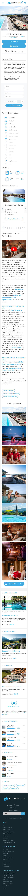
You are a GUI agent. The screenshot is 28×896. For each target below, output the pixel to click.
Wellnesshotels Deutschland (9, 873)
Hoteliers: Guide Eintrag (8, 840)
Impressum (5, 842)
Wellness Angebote (7, 834)
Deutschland (14, 37)
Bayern (22, 36)
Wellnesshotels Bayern (8, 875)
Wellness (5, 788)
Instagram (14, 808)
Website (15, 46)
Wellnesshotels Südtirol (8, 883)
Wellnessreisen (14, 788)
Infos (6, 28)
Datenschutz (12, 842)
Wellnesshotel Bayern (8, 390)
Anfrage (15, 42)
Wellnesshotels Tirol (7, 879)
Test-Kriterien (5, 849)
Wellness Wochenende (9, 785)
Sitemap (4, 888)
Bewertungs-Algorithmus (8, 851)
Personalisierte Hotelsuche (8, 831)
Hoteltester (5, 853)
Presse (4, 825)
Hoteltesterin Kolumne (8, 857)
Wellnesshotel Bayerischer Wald (11, 393)
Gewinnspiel (5, 838)
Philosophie (5, 864)
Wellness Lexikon (6, 836)
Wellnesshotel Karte (7, 827)
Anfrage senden (15, 105)
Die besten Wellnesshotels (8, 829)
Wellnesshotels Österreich (8, 877)
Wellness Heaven (6, 862)
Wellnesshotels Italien (7, 881)
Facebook (17, 805)
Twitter (10, 805)
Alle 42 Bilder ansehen (15, 584)
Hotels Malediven (6, 886)
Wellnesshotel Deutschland (10, 396)
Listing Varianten (6, 866)
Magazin (5, 855)
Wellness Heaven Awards (8, 860)
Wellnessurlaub (20, 785)
